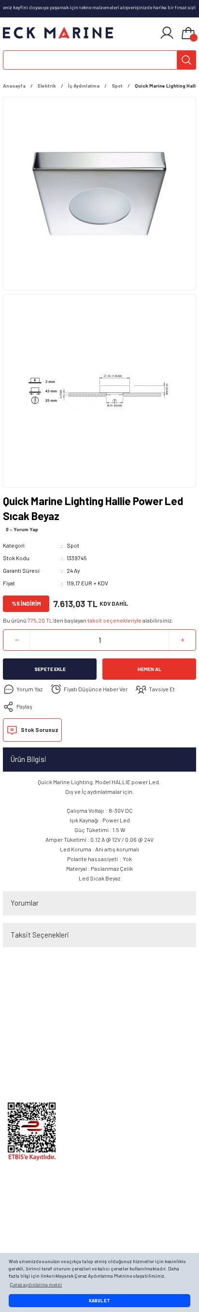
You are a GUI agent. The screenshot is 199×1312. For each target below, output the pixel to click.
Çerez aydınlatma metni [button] (36, 1284)
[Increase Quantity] (182, 640)
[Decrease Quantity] (16, 640)
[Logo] (58, 33)
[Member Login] (167, 33)
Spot (73, 545)
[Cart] (188, 34)
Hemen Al (149, 669)
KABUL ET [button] (99, 1300)
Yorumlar (25, 902)
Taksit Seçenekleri (40, 934)
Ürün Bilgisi (28, 759)
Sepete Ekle (50, 669)
